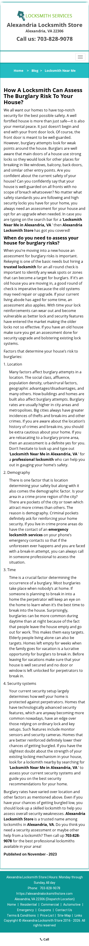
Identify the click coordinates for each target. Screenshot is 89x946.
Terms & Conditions (21, 915)
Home (18, 70)
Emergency (25, 910)
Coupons (44, 910)
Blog (34, 70)
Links (78, 915)
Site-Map (64, 915)
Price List (47, 915)
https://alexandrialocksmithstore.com (44, 893)
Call (45, 939)
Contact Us (63, 910)
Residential (28, 904)
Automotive (72, 904)
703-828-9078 (55, 38)
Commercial (50, 904)
